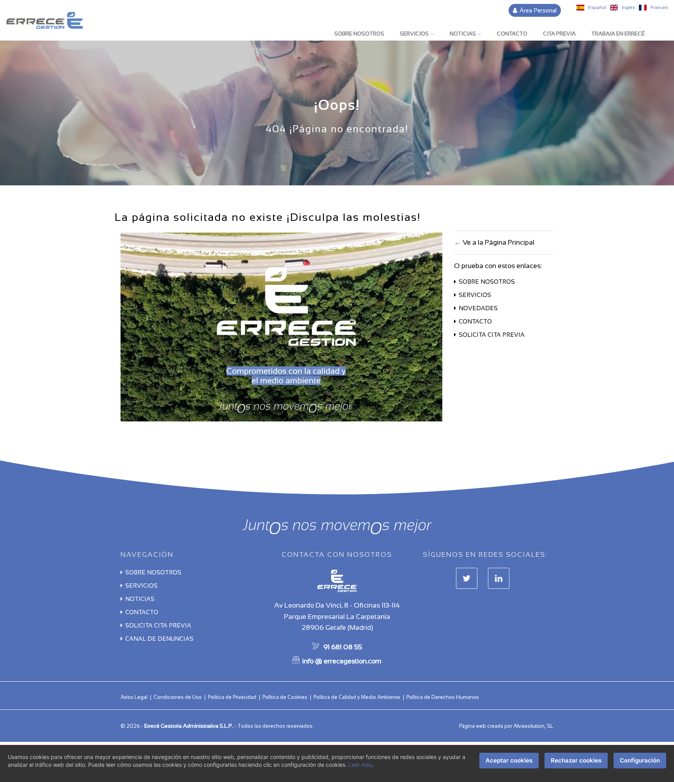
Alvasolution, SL (533, 726)
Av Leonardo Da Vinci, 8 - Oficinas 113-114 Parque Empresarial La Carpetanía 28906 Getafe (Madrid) (337, 616)
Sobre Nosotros (359, 33)
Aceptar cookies (509, 760)
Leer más (360, 764)
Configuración (640, 760)
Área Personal (537, 10)
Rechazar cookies (576, 760)
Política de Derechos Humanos (442, 697)
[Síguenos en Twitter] (466, 578)
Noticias (463, 33)
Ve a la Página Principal (498, 242)
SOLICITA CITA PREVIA (492, 334)
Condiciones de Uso (178, 697)
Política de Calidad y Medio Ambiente (357, 697)
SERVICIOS (475, 294)
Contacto (512, 33)
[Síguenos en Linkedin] (498, 578)
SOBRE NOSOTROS (487, 281)
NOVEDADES (478, 308)
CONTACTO (475, 321)
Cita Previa (559, 33)
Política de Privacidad (232, 697)
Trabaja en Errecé (618, 33)
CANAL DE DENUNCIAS (159, 638)
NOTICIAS (139, 598)
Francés (658, 7)
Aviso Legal (134, 697)
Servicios (414, 33)
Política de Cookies (285, 697)
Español (596, 7)
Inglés (628, 7)
